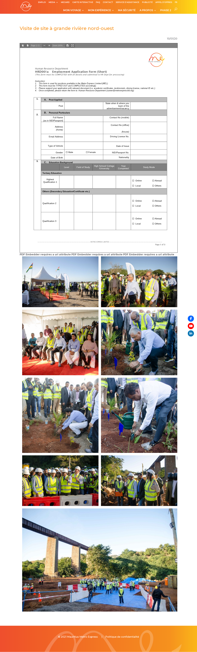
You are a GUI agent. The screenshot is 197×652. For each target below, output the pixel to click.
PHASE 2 (165, 10)
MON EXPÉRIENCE (99, 10)
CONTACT (108, 2)
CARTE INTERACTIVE (82, 2)
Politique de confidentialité (122, 636)
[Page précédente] (22, 45)
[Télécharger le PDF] (67, 45)
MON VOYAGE (72, 10)
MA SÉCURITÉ (127, 10)
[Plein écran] (72, 45)
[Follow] (191, 326)
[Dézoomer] (44, 45)
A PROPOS (146, 10)
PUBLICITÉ (147, 2)
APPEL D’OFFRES (163, 2)
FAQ (98, 2)
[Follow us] (191, 319)
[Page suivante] (27, 45)
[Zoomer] (49, 45)
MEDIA (52, 2)
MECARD (65, 2)
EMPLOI (42, 2)
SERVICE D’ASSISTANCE (127, 2)
